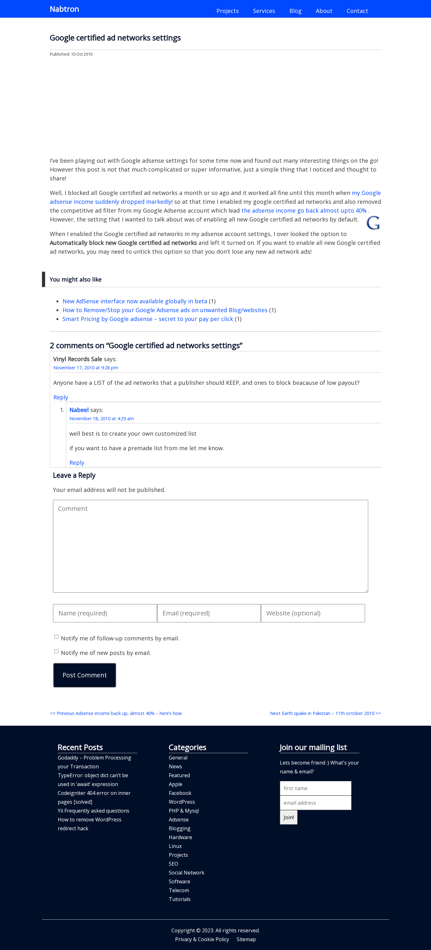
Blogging (180, 828)
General (178, 757)
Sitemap (246, 939)
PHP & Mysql (184, 810)
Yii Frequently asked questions (93, 810)
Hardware (180, 837)
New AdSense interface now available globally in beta (134, 301)
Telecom (179, 890)
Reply (60, 397)
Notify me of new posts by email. (106, 653)
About (324, 11)
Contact (357, 11)
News (175, 766)
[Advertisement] (215, 106)
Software (179, 881)
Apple (175, 784)
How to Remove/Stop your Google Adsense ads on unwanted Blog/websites (165, 310)
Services (264, 11)
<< (116, 713)
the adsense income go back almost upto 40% (304, 210)
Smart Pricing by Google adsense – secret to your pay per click (147, 319)
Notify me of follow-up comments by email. (120, 638)
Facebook (180, 793)
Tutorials (180, 899)
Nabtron (64, 8)
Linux (175, 846)
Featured (179, 775)
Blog (295, 11)
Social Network (186, 872)
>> (325, 713)
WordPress (182, 801)
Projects (227, 11)
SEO (173, 863)
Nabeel (79, 410)
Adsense (179, 819)
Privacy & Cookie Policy (202, 939)
